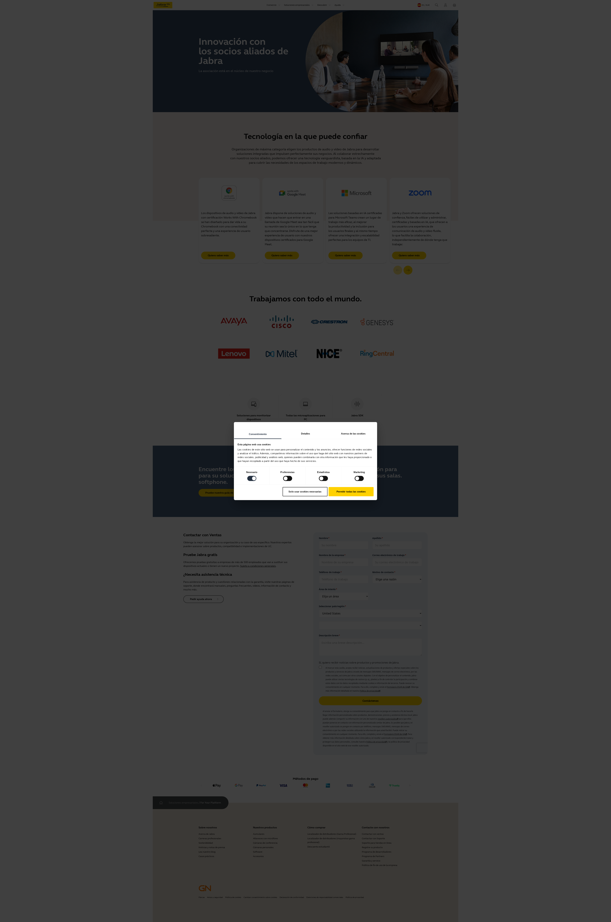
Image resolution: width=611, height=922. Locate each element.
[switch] (287, 478)
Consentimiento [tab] (258, 434)
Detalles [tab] (305, 433)
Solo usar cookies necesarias (304, 491)
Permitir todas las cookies (351, 491)
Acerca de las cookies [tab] (353, 433)
